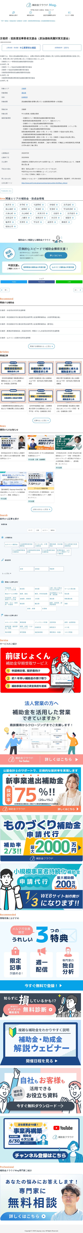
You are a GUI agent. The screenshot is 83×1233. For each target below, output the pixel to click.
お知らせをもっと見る (40, 509)
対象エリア (5, 88)
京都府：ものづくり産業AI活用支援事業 (15, 338)
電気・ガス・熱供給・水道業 (11, 603)
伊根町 (52, 205)
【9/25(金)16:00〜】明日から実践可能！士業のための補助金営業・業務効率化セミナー (12, 455)
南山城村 (9, 209)
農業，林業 (31, 608)
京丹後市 (71, 213)
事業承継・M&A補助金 (56, 545)
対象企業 (5, 114)
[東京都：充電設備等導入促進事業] (4, 290)
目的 (3, 97)
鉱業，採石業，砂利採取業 (56, 603)
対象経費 (5, 101)
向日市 (54, 218)
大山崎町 (25, 213)
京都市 (56, 213)
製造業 (22, 603)
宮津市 (22, 222)
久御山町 (9, 213)
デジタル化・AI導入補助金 (41, 545)
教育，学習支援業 (41, 594)
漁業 (66, 603)
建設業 (37, 603)
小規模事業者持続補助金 (26, 545)
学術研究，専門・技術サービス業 (11, 598)
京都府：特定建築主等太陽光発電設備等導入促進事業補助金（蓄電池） (27, 324)
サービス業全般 (70, 589)
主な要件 (5, 162)
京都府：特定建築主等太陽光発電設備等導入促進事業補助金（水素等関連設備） (30, 317)
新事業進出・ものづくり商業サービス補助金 (63, 551)
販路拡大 (53, 627)
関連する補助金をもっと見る (40, 346)
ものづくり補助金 (11, 544)
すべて (30, 530)
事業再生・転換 (55, 632)
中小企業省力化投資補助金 (71, 545)
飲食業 (22, 589)
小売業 (37, 598)
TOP (2, 21)
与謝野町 (37, 205)
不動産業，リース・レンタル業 (10, 588)
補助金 (53, 530)
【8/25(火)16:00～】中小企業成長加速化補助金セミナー (41, 454)
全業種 (44, 608)
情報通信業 (68, 598)
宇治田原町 (68, 209)
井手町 (22, 205)
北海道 (37, 569)
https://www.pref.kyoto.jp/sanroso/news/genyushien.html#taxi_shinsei (44, 183)
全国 (21, 569)
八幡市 (24, 218)
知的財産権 (39, 632)
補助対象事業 (6, 118)
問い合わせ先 (6, 178)
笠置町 (52, 209)
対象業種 (5, 93)
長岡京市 (39, 218)
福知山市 (9, 226)
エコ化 (67, 627)
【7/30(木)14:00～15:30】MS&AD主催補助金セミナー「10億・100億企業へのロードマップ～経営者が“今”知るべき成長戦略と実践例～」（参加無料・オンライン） (68, 458)
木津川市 (41, 213)
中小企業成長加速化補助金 (48, 551)
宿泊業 (67, 594)
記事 (38, 530)
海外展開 (8, 632)
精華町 (24, 209)
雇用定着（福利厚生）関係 (11, 627)
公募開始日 (5, 153)
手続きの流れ (6, 169)
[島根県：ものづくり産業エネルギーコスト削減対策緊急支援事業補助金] (78, 290)
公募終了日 (5, 157)
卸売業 (37, 589)
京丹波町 (67, 205)
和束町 (38, 209)
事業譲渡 (23, 622)
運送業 (24, 93)
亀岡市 (8, 222)
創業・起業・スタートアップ (26, 627)
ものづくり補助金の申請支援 (63, 267)
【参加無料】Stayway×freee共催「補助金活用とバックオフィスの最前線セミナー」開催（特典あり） (13, 492)
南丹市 (8, 205)
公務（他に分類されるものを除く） (56, 588)
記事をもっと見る (40, 420)
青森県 (52, 569)
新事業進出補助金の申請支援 (34, 267)
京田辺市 (9, 218)
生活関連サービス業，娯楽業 (56, 593)
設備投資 (25, 97)
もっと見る (6, 573)
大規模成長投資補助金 (33, 551)
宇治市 (36, 222)
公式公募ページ (7, 183)
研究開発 (23, 632)
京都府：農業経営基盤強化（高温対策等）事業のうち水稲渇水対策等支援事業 (30, 331)
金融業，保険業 (25, 598)
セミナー (45, 530)
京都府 (24, 88)
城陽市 (68, 218)
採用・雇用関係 (70, 622)
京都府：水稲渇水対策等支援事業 (13, 310)
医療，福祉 (24, 594)
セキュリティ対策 (11, 622)
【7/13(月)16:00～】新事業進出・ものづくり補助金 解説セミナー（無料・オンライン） (41, 494)
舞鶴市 (64, 222)
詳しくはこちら (56, 255)
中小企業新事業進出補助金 (18, 551)
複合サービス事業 (11, 594)
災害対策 (53, 622)
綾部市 (50, 222)
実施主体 (5, 109)
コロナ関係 (68, 632)
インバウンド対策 (41, 622)
